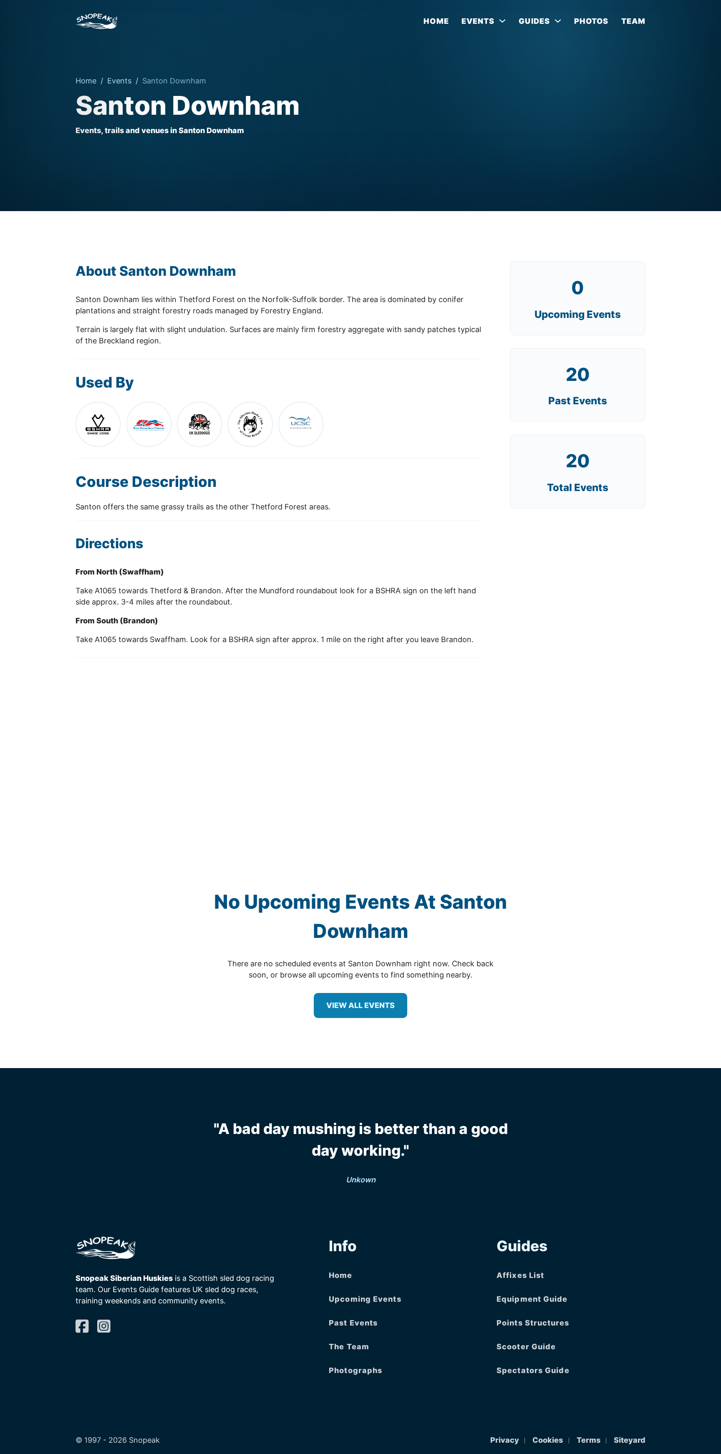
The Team (349, 1346)
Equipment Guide (532, 1299)
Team (633, 21)
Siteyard (629, 1440)
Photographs (355, 1370)
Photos (591, 21)
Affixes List (520, 1275)
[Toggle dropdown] (502, 21)
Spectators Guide (533, 1370)
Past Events (353, 1322)
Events (119, 80)
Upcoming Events (577, 314)
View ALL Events (360, 1005)
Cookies (547, 1440)
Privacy (504, 1440)
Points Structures (533, 1322)
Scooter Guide (526, 1346)
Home (436, 21)
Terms (588, 1440)
